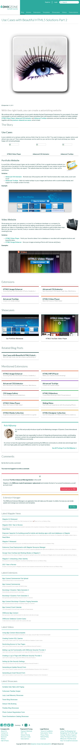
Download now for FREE (68, 489)
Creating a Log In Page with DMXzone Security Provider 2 (22, 656)
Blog (22, 12)
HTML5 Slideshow (50, 393)
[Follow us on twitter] (8, 725)
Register (47, 2)
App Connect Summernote (11, 584)
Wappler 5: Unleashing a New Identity (15, 559)
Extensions (36, 12)
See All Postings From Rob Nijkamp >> (64, 448)
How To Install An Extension (69, 740)
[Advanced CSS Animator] (41, 145)
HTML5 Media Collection (13, 413)
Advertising (4, 735)
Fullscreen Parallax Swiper (11, 691)
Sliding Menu (48, 403)
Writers (3, 739)
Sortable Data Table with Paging (13, 687)
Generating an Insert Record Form (13, 673)
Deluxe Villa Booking (9, 704)
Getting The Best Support (68, 735)
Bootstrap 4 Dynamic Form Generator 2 (15, 596)
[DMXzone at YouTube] (5, 725)
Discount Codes (26, 737)
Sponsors (4, 737)
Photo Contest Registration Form (13, 712)
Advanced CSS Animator (53, 289)
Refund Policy (44, 737)
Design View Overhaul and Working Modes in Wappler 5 (21, 553)
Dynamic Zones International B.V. (41, 744)
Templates (46, 12)
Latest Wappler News (11, 513)
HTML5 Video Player (51, 299)
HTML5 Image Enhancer (13, 289)
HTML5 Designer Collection (54, 413)
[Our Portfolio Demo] (40, 214)
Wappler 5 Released (9, 541)
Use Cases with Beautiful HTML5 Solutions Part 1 (23, 355)
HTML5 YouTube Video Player (56, 339)
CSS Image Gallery (10, 393)
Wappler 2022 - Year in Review (12, 525)
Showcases (56, 12)
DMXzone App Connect (10, 613)
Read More (6, 529)
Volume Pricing (25, 735)
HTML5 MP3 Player (51, 374)
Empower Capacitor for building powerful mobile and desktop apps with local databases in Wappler (36, 533)
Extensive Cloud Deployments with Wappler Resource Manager (23, 547)
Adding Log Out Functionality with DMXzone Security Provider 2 (24, 650)
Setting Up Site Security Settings (13, 661)
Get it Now (73, 507)
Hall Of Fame (5, 740)
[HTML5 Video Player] (14, 145)
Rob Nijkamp (10, 425)
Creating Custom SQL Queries (12, 638)
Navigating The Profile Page (68, 733)
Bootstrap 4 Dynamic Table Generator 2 (15, 590)
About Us (4, 731)
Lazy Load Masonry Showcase (12, 695)
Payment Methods (26, 731)
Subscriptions (73, 12)
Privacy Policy (44, 735)
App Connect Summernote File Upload (15, 578)
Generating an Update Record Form (14, 667)
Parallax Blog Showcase (10, 708)
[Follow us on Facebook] (1, 725)
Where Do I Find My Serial (68, 739)
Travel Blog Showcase (9, 700)
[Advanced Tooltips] (67, 145)
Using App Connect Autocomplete (13, 633)
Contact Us (4, 733)
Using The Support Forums (68, 737)
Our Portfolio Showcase (14, 339)
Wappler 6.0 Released (9, 519)
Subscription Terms (46, 733)
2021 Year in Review (9, 564)
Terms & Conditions (46, 731)
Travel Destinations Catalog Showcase (15, 716)
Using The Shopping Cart (68, 731)
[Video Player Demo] (40, 275)
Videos (64, 12)
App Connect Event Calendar (12, 607)
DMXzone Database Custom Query (14, 619)
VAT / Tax (24, 733)
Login (55, 2)
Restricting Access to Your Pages (13, 644)
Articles (28, 12)
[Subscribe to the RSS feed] (12, 725)
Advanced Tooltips (40, 118)
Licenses (43, 739)
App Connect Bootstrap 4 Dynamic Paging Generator (20, 601)
